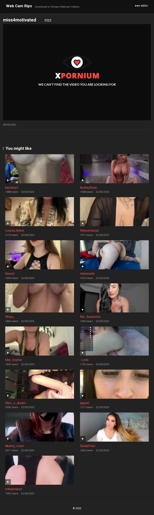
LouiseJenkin (14, 230)
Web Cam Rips (19, 6)
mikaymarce (13, 489)
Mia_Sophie (13, 360)
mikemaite (87, 274)
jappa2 (84, 403)
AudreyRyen (88, 188)
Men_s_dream (15, 403)
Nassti (9, 274)
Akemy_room (14, 446)
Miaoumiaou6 (89, 230)
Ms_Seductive (90, 317)
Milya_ (10, 317)
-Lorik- (84, 360)
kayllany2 (11, 188)
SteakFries (87, 446)
